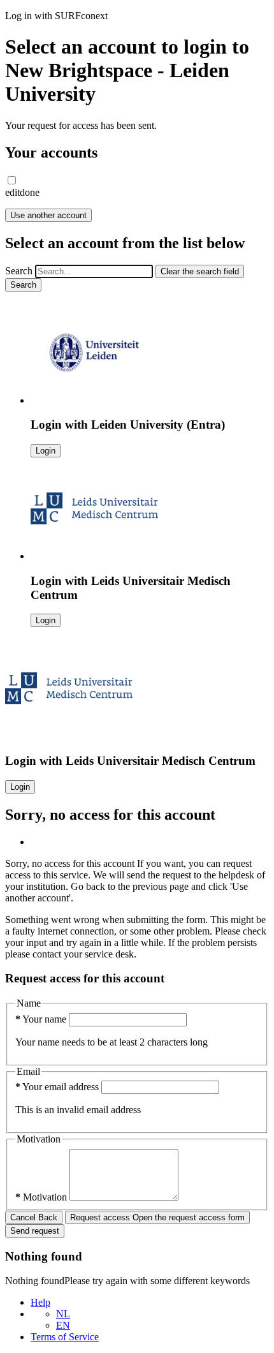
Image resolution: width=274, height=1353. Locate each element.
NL (63, 1313)
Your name (42, 1019)
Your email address (58, 1086)
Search (18, 270)
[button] (12, 180)
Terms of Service (65, 1336)
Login (45, 450)
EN (63, 1325)
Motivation (42, 1197)
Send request (34, 1231)
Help (40, 1302)
